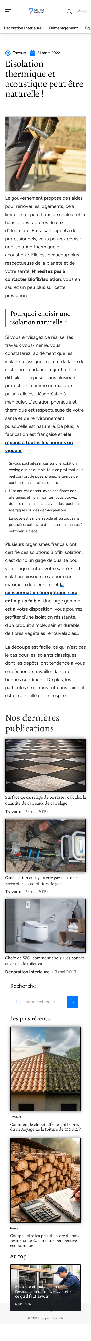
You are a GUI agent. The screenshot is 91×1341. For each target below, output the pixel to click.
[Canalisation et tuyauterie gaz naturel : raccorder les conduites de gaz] (45, 845)
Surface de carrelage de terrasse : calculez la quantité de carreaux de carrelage (45, 800)
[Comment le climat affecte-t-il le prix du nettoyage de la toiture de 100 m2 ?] (45, 1069)
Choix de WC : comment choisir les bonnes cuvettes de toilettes (45, 961)
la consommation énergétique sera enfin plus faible (41, 593)
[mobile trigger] (9, 11)
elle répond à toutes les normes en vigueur (39, 442)
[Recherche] (69, 11)
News (14, 1228)
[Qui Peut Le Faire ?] (36, 11)
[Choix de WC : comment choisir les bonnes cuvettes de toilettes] (45, 925)
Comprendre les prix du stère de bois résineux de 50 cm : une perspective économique (44, 1240)
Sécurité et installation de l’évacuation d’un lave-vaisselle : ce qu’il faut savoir (44, 1291)
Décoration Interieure (27, 971)
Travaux (13, 811)
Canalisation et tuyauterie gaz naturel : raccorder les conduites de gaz (41, 881)
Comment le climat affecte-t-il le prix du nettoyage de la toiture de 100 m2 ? (45, 1126)
